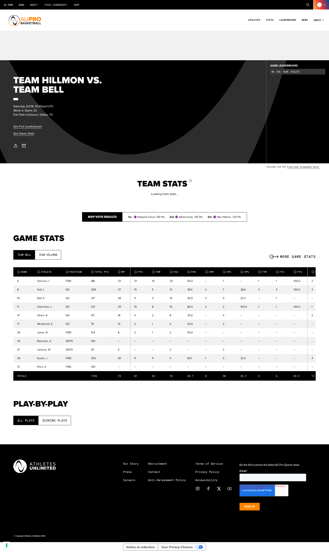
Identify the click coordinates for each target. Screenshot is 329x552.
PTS (139, 272)
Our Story (131, 463)
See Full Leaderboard (27, 126)
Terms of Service (209, 463)
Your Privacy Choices (177, 547)
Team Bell (24, 255)
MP (122, 272)
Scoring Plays (54, 420)
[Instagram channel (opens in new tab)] (197, 488)
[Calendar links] (24, 145)
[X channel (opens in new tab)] (219, 488)
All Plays (25, 420)
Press (127, 472)
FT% (298, 272)
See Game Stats (23, 133)
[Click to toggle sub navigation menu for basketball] (321, 5)
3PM (210, 272)
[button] (308, 5)
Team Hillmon (48, 255)
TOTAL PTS (100, 272)
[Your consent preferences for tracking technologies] (6, 545)
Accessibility (206, 480)
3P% (245, 272)
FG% (192, 272)
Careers (129, 480)
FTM (263, 272)
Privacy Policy (207, 472)
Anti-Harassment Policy (167, 480)
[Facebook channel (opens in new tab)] (208, 488)
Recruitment (157, 463)
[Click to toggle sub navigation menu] (323, 19)
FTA (280, 272)
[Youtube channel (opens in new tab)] (229, 488)
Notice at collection (140, 547)
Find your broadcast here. (303, 166)
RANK (22, 272)
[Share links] (15, 145)
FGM (157, 272)
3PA (227, 272)
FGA (174, 272)
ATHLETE (45, 272)
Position (74, 272)
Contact (154, 472)
